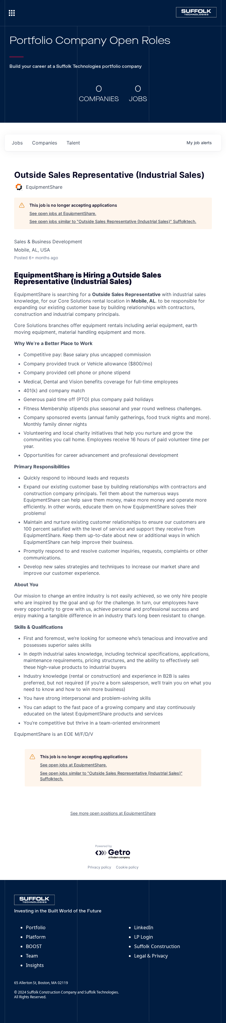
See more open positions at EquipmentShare (113, 813)
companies (44, 143)
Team (32, 956)
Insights (35, 965)
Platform (36, 937)
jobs (17, 143)
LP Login (143, 937)
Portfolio (36, 927)
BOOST (34, 946)
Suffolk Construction (157, 946)
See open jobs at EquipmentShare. (62, 213)
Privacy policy (99, 867)
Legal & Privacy (151, 956)
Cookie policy (127, 867)
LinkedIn (143, 927)
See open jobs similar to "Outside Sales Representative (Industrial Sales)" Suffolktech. (112, 221)
